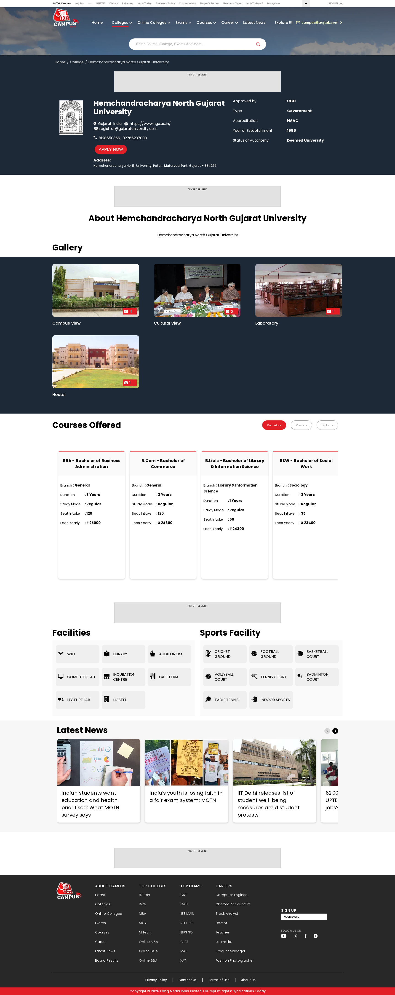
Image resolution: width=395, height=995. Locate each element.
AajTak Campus (61, 3)
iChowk (113, 3)
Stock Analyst (227, 913)
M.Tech (145, 932)
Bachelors (274, 425)
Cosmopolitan (187, 3)
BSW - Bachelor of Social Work (306, 463)
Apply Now (111, 149)
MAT (183, 951)
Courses (102, 932)
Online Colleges (108, 913)
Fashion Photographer (235, 960)
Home (97, 22)
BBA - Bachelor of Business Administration (91, 463)
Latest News (254, 22)
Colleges (102, 904)
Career (101, 941)
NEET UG (187, 923)
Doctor (221, 923)
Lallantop (127, 3)
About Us (248, 980)
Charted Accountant (233, 904)
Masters (301, 425)
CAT (183, 895)
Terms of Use (219, 980)
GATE (184, 904)
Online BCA (148, 951)
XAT (183, 960)
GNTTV (100, 3)
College (77, 62)
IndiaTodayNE (254, 3)
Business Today (165, 3)
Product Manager (230, 951)
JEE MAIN (187, 913)
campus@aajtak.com (320, 22)
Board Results (107, 960)
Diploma (327, 425)
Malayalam (273, 3)
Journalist (224, 941)
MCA (143, 923)
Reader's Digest (232, 3)
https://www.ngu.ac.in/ (150, 123)
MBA (142, 913)
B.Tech (144, 895)
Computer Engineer (232, 895)
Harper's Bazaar (209, 3)
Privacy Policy (156, 980)
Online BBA (148, 960)
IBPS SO (186, 932)
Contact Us (188, 980)
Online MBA (148, 941)
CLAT (184, 941)
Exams (100, 923)
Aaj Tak (79, 3)
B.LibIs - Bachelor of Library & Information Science (234, 463)
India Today (145, 3)
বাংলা (90, 3)
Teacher (223, 932)
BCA (142, 904)
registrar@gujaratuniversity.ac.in (128, 128)
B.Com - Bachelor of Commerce (163, 463)
